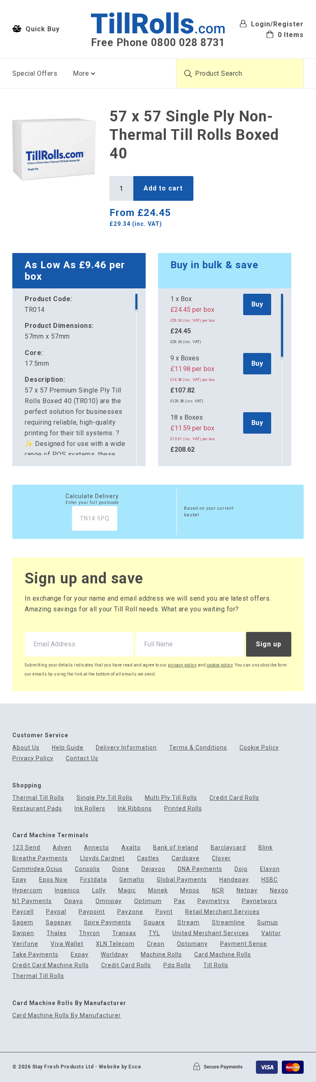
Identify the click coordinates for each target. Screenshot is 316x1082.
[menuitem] (271, 34)
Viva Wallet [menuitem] (67, 944)
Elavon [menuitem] (270, 869)
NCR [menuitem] (218, 890)
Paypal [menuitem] (56, 912)
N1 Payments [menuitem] (32, 901)
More (81, 73)
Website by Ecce (120, 1067)
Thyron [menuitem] (89, 933)
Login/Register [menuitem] (276, 24)
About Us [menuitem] (26, 748)
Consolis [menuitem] (87, 869)
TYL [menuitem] (154, 933)
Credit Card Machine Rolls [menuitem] (50, 965)
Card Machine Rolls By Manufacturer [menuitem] (66, 1015)
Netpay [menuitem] (247, 890)
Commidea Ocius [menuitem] (37, 869)
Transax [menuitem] (124, 933)
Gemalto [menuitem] (131, 880)
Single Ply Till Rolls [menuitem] (104, 798)
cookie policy (220, 665)
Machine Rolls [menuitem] (161, 955)
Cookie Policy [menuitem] (259, 748)
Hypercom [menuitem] (27, 890)
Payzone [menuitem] (130, 912)
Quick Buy (41, 29)
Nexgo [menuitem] (279, 890)
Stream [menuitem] (188, 922)
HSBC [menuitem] (269, 880)
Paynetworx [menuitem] (259, 901)
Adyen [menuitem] (62, 848)
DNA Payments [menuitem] (200, 869)
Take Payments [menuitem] (35, 955)
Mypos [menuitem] (190, 890)
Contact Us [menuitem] (82, 758)
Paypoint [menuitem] (92, 912)
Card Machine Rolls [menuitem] (222, 955)
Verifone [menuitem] (25, 944)
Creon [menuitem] (156, 944)
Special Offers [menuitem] (34, 73)
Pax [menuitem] (179, 901)
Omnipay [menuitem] (108, 901)
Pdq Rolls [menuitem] (177, 965)
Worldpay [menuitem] (114, 955)
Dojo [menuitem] (241, 869)
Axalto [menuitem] (131, 848)
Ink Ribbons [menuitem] (135, 809)
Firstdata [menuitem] (93, 880)
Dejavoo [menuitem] (153, 869)
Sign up (268, 644)
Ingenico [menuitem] (67, 890)
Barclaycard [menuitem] (228, 848)
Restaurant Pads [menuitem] (37, 809)
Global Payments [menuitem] (182, 880)
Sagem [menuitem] (22, 922)
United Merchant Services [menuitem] (210, 933)
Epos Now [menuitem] (53, 880)
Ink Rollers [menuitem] (89, 809)
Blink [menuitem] (265, 848)
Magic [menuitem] (127, 890)
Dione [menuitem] (120, 869)
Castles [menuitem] (148, 858)
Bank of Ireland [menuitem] (175, 848)
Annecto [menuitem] (96, 848)
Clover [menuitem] (221, 858)
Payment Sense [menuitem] (243, 944)
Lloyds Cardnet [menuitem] (102, 858)
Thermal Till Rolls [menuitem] (38, 798)
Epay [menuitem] (19, 880)
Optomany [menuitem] (192, 944)
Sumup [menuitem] (267, 922)
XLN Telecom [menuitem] (115, 944)
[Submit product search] (188, 73)
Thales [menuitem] (56, 933)
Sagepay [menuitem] (59, 922)
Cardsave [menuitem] (186, 858)
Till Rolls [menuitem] (215, 965)
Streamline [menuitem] (228, 922)
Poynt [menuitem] (164, 912)
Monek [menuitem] (158, 890)
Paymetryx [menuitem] (214, 901)
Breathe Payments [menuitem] (40, 858)
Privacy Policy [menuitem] (32, 758)
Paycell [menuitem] (23, 912)
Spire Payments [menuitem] (107, 922)
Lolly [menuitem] (99, 890)
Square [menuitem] (154, 922)
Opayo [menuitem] (73, 901)
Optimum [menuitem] (148, 901)
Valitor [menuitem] (271, 933)
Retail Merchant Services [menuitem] (222, 912)
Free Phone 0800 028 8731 (158, 43)
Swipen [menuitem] (23, 933)
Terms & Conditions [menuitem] (198, 748)
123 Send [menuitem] (26, 848)
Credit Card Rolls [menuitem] (234, 798)
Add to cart (163, 188)
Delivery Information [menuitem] (126, 748)
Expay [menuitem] (79, 955)
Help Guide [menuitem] (68, 748)
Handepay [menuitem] (234, 880)
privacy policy (182, 665)
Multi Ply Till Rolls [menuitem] (171, 798)
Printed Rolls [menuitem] (183, 809)
